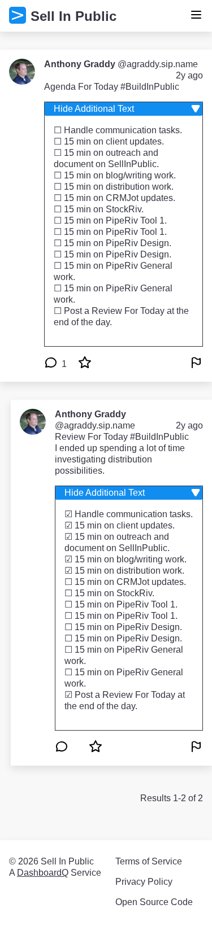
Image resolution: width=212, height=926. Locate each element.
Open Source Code (154, 902)
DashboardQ (42, 872)
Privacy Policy (143, 881)
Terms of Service (148, 861)
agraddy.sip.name (162, 64)
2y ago (189, 75)
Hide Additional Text (94, 108)
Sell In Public (73, 16)
